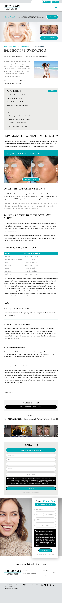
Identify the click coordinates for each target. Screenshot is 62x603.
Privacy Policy (12, 483)
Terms (38, 492)
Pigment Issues (25, 46)
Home (5, 46)
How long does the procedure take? (20, 116)
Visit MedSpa (55, 1)
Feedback (7, 590)
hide (52, 91)
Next (56, 169)
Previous (5, 169)
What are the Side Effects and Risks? (18, 105)
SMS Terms (19, 483)
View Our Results (49, 38)
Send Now (31, 488)
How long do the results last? (18, 126)
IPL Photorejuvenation (31, 407)
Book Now (46, 1)
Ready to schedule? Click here (31, 450)
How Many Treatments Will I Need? (17, 95)
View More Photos (31, 179)
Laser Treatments (14, 46)
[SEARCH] (42, 1)
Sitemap (16, 588)
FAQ (8, 112)
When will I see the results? (17, 123)
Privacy (34, 492)
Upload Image (31, 474)
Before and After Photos (14, 98)
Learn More (52, 17)
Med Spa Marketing (24, 564)
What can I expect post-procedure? (19, 119)
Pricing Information (13, 109)
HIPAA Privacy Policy (9, 588)
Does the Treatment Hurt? (15, 102)
